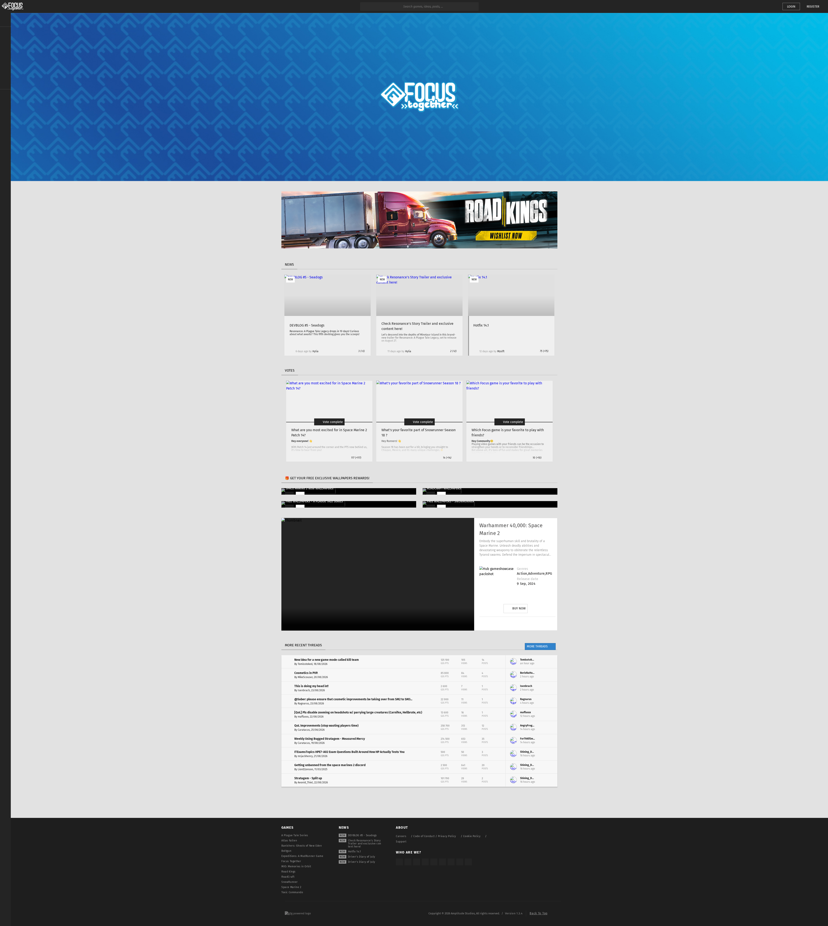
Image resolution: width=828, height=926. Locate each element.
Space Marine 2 (291, 887)
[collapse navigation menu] (5, 20)
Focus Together (291, 861)
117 (356, 457)
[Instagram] (493, 623)
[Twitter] (505, 623)
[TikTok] (416, 861)
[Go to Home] (11, 6)
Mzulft (500, 351)
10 (537, 457)
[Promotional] (419, 247)
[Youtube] (517, 623)
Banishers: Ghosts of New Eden (301, 845)
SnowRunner (289, 881)
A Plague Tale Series (294, 835)
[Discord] (541, 623)
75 (544, 351)
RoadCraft (287, 876)
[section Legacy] (5, 95)
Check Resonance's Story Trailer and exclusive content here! (364, 843)
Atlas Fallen (289, 840)
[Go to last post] (550, 661)
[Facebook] (529, 623)
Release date (527, 579)
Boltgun (286, 850)
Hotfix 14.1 (354, 851)
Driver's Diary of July (361, 856)
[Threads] (451, 861)
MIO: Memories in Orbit (296, 866)
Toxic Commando (292, 892)
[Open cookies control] (771, 6)
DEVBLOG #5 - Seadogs (362, 835)
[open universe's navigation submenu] (5, 32)
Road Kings (288, 871)
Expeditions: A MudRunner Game (302, 856)
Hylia (315, 351)
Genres (522, 569)
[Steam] (433, 861)
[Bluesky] (459, 861)
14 (447, 457)
